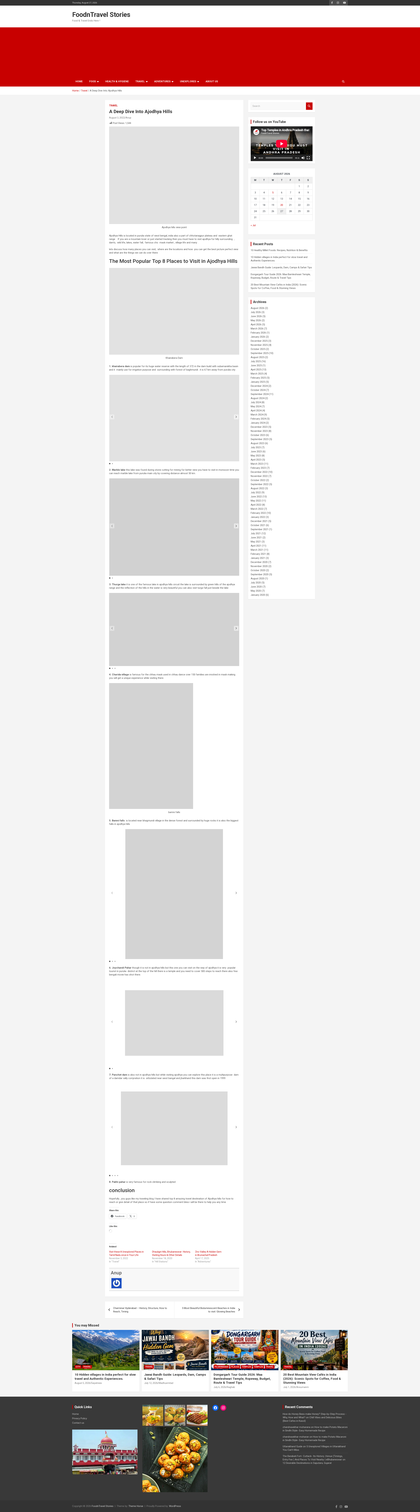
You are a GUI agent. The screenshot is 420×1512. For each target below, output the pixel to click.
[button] (209, 742)
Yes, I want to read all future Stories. (210, 767)
